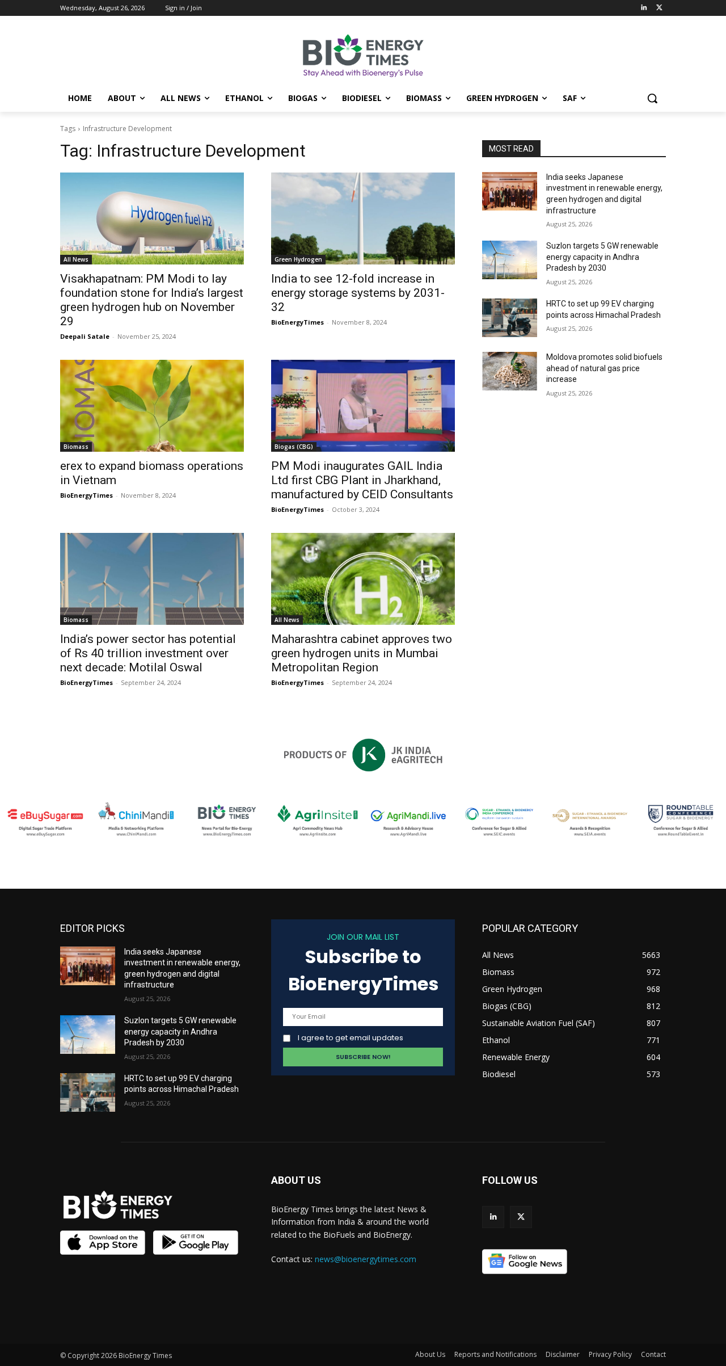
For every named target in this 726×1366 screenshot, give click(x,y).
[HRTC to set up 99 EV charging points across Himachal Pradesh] (509, 318)
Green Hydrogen (298, 259)
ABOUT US (296, 1180)
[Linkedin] (643, 8)
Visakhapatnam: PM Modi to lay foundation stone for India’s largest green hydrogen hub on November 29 (151, 300)
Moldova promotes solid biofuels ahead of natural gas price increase (604, 368)
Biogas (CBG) (294, 447)
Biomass (76, 447)
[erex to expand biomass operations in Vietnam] (152, 406)
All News (76, 259)
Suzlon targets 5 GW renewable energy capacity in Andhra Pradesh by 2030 (602, 256)
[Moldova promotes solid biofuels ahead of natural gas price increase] (509, 371)
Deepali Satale (84, 336)
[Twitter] (659, 8)
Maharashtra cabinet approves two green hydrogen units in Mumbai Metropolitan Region (361, 653)
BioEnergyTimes (297, 322)
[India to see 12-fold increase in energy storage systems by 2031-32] (363, 218)
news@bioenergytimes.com (365, 1259)
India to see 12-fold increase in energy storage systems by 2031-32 (358, 293)
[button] (652, 98)
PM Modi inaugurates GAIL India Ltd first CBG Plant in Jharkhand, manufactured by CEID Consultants (362, 480)
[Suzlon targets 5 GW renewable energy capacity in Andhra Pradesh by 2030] (509, 260)
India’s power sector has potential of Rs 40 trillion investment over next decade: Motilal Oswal (148, 653)
